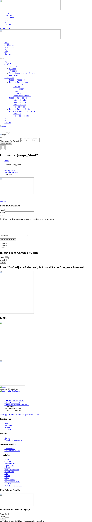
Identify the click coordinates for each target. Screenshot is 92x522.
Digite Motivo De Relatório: (10, 141)
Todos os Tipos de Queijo (19, 109)
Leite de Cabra (19, 102)
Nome (2, 210)
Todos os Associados (18, 80)
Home (6, 161)
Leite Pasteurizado (21, 116)
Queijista (17, 93)
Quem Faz (13, 66)
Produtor (17, 91)
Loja (6, 20)
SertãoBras (9, 15)
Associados (9, 18)
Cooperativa (18, 84)
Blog (6, 22)
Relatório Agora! (6, 143)
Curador (16, 86)
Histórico (12, 68)
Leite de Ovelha (19, 104)
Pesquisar (3, 243)
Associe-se (13, 75)
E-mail (2, 212)
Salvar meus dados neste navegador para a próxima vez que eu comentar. (28, 219)
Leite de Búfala (19, 100)
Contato (7, 24)
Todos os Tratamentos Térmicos (22, 111)
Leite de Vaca (19, 107)
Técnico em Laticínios (22, 95)
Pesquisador (18, 89)
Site (1, 215)
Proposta (13, 71)
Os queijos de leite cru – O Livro (22, 73)
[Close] (1, 137)
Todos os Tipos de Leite (18, 98)
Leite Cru (17, 113)
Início (6, 13)
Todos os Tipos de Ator (18, 82)
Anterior (3, 201)
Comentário (4, 235)
